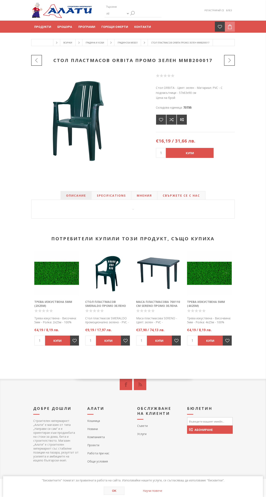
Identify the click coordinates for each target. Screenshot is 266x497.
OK (114, 490)
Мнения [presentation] (144, 195)
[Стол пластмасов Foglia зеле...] (36, 60)
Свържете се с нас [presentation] (181, 195)
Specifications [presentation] (111, 195)
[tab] (76, 195)
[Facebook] (126, 384)
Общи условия (97, 461)
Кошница (93, 421)
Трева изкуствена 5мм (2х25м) (53, 304)
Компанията (96, 437)
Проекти (93, 445)
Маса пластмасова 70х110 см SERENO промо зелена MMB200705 (158, 306)
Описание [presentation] (76, 195)
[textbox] (124, 6)
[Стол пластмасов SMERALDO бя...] (229, 60)
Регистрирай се (214, 10)
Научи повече (152, 491)
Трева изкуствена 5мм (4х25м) (206, 304)
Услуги (142, 434)
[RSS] (140, 384)
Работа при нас (98, 453)
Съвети (142, 426)
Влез (229, 10)
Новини (92, 429)
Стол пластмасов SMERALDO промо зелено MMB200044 (105, 306)
